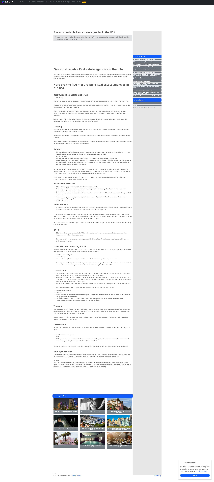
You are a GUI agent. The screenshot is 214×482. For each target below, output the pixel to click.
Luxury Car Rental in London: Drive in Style (144, 66)
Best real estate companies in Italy (142, 81)
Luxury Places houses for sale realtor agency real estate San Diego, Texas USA (145, 84)
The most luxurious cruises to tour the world (144, 59)
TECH (47, 2)
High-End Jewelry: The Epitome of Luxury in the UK (146, 64)
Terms (79, 476)
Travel (73, 2)
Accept (195, 475)
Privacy (73, 476)
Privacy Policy (203, 471)
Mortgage (66, 2)
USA (26, 2)
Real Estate (40, 2)
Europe (135, 103)
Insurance (59, 2)
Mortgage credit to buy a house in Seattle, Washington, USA (143, 78)
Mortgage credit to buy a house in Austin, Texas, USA (146, 95)
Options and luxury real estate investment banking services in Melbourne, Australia (146, 93)
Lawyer (135, 105)
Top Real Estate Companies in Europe (142, 90)
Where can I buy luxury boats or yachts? (143, 62)
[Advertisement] (102, 17)
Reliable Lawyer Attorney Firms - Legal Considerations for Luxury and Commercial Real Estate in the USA (146, 75)
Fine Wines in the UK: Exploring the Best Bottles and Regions (146, 69)
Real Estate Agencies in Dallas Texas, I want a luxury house (146, 87)
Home (22, 2)
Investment (32, 2)
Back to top (157, 476)
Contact (78, 2)
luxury (52, 2)
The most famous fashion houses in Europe (144, 72)
